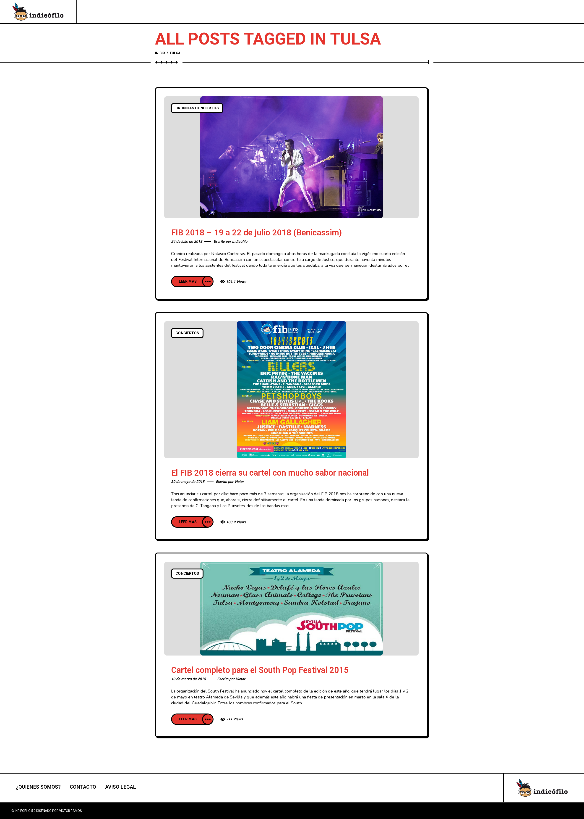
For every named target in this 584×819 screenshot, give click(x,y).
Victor (239, 482)
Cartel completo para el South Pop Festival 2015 (260, 670)
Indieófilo (239, 241)
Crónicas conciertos (197, 108)
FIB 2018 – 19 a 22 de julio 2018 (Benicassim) (256, 233)
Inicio (160, 53)
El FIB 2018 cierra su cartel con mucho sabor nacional (270, 473)
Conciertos (187, 333)
